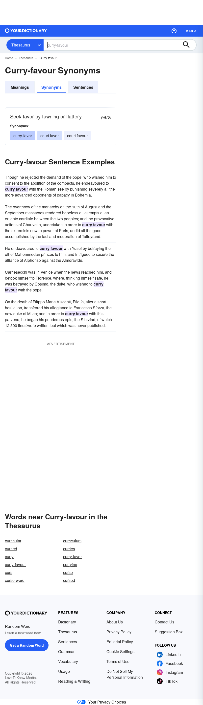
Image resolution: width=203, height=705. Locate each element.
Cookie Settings (120, 651)
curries (69, 548)
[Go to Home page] (26, 30)
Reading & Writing (74, 681)
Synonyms (51, 87)
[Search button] (188, 45)
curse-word (15, 580)
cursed (69, 580)
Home (9, 58)
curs (8, 572)
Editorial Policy (119, 641)
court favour (77, 135)
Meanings (20, 87)
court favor (49, 135)
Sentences (83, 87)
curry (9, 556)
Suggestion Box (169, 632)
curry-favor (22, 135)
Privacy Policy (118, 632)
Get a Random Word (27, 645)
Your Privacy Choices (107, 702)
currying (70, 564)
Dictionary (67, 622)
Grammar (66, 651)
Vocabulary (68, 661)
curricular (13, 541)
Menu (191, 30)
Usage (64, 671)
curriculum (72, 541)
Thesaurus (20, 45)
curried (11, 548)
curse (68, 572)
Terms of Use (117, 661)
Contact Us (164, 622)
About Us (114, 622)
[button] (174, 30)
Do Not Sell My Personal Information (124, 674)
